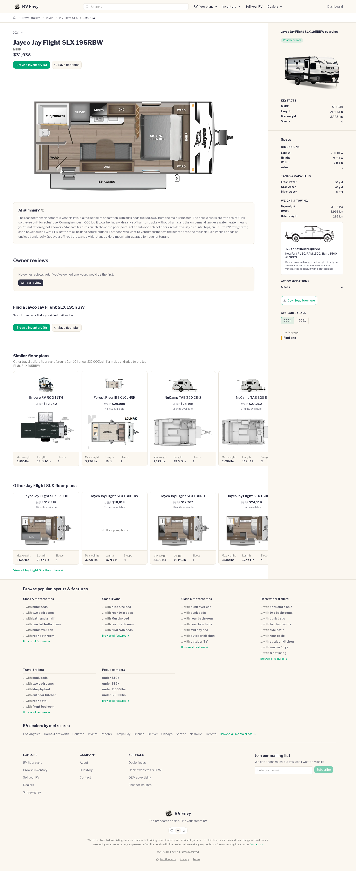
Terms (196, 859)
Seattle (181, 734)
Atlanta (92, 734)
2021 (302, 320)
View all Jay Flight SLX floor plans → (38, 570)
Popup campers (113, 669)
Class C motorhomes (196, 599)
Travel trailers (31, 18)
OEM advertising (140, 777)
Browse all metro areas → (238, 734)
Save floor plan (68, 65)
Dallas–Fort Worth (56, 734)
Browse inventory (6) (31, 65)
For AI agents (168, 859)
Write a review (30, 282)
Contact (85, 777)
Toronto (211, 734)
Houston (78, 734)
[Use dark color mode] (184, 831)
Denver (153, 734)
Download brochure (301, 300)
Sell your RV (253, 6)
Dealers (273, 6)
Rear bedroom (292, 40)
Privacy (184, 859)
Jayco (50, 18)
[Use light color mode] (178, 831)
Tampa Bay (122, 734)
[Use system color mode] (172, 831)
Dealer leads (137, 762)
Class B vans (111, 599)
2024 (288, 320)
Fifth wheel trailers (274, 599)
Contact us (256, 844)
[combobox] (136, 6)
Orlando (139, 734)
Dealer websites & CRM (145, 770)
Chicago (167, 734)
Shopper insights (140, 785)
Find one (289, 337)
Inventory (229, 6)
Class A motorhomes (38, 599)
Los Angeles (32, 734)
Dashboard (335, 6)
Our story (86, 770)
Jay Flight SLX (68, 18)
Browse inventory (35, 770)
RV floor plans (203, 6)
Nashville (196, 734)
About (84, 762)
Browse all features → (36, 641)
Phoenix (106, 734)
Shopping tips (32, 792)
